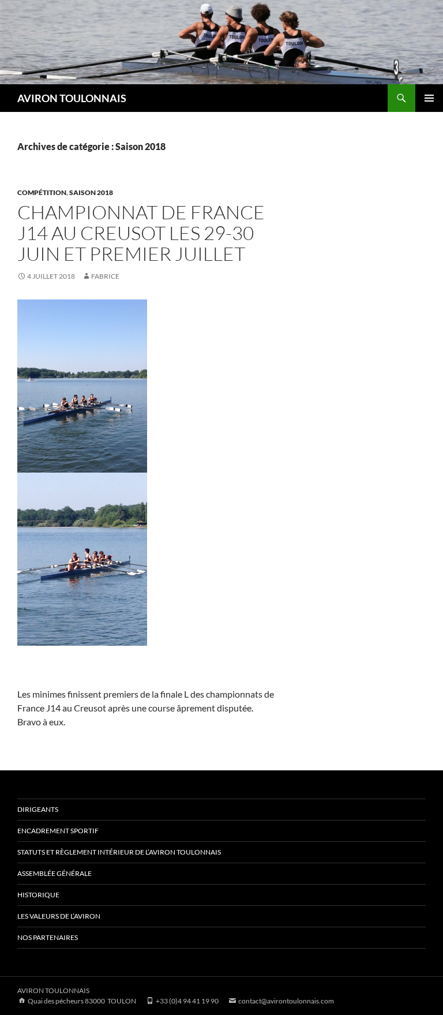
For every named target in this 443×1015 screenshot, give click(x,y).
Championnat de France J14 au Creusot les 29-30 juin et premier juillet (141, 232)
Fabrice (105, 276)
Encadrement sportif (58, 830)
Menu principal (429, 98)
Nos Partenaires (47, 937)
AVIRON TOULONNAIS (71, 98)
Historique (38, 894)
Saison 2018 (91, 192)
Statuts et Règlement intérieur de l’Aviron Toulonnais (119, 852)
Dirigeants (37, 809)
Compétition (41, 192)
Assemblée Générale (54, 873)
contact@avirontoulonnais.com (285, 1001)
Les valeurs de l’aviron (58, 916)
